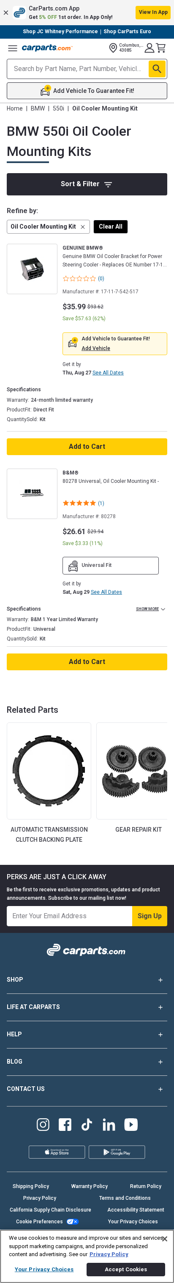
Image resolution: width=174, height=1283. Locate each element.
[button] (87, 12)
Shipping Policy (31, 1186)
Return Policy (145, 1186)
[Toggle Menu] (13, 48)
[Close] (164, 1239)
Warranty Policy (89, 1186)
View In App (153, 12)
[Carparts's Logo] (47, 48)
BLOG (14, 1061)
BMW (38, 108)
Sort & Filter (80, 184)
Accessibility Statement (135, 1210)
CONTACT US (26, 1088)
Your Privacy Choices (133, 1222)
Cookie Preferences (39, 1222)
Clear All (110, 226)
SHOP (15, 979)
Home (15, 108)
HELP (14, 1034)
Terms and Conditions (125, 1198)
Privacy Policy (39, 1198)
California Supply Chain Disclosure (50, 1210)
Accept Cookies (126, 1269)
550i (58, 108)
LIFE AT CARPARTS (33, 1007)
